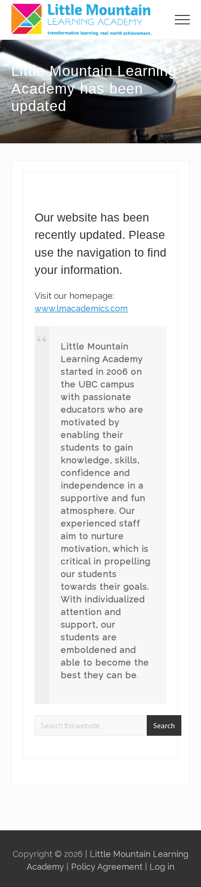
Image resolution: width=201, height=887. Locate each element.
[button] (182, 19)
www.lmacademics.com (81, 308)
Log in (162, 867)
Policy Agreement (107, 867)
